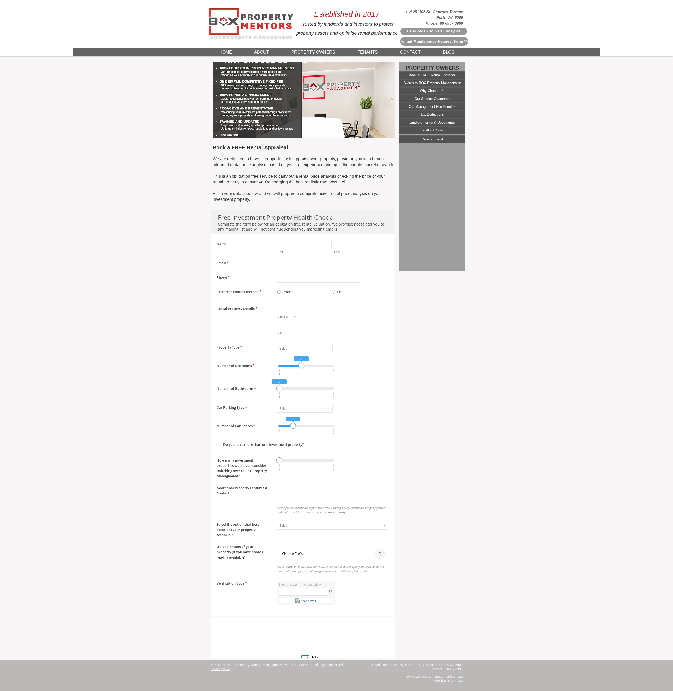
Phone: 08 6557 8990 (444, 23)
